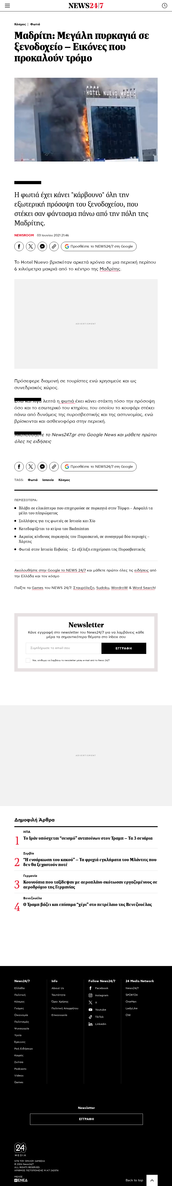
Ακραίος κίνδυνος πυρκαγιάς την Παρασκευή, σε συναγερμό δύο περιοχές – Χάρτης (84, 539)
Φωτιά (35, 24)
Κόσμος (20, 24)
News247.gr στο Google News (84, 435)
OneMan (131, 1001)
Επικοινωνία (59, 1015)
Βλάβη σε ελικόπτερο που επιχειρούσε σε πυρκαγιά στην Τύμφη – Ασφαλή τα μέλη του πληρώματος (86, 510)
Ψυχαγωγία (21, 1028)
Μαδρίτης (110, 269)
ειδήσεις (42, 441)
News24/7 (132, 988)
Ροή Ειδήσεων (23, 1048)
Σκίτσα (18, 1062)
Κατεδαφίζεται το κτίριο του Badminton (54, 528)
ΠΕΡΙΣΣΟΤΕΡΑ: (25, 500)
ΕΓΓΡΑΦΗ (86, 1119)
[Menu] (7, 5)
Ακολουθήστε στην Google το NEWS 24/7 (50, 570)
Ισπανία (48, 480)
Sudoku (102, 588)
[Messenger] (42, 246)
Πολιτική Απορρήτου (65, 1008)
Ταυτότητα (58, 995)
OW (128, 1015)
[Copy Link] (54, 246)
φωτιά (67, 401)
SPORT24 (132, 995)
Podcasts (20, 1068)
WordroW (119, 588)
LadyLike (132, 1008)
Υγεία (18, 1035)
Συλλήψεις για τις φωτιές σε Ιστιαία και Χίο (57, 521)
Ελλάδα (19, 988)
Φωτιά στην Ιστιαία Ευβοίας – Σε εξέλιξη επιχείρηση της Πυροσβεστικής (82, 549)
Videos (19, 1075)
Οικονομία (21, 1015)
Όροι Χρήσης (60, 1001)
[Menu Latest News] (165, 5)
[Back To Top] (152, 1180)
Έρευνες (20, 1042)
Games (37, 588)
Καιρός (19, 1055)
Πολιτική (20, 995)
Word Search (144, 588)
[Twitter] (30, 246)
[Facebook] (19, 246)
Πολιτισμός (21, 1021)
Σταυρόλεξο (83, 588)
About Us (58, 988)
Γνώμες (19, 1008)
